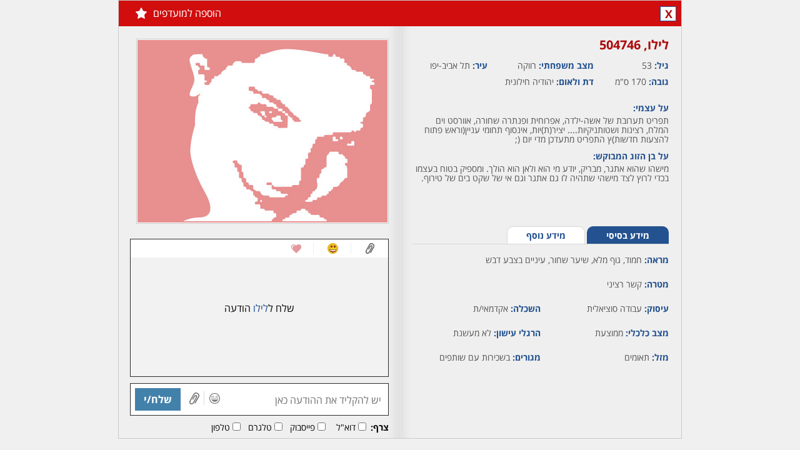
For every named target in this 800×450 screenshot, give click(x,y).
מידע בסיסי (627, 235)
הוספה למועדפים (187, 13)
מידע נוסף (546, 235)
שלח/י (158, 399)
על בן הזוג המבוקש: (631, 156)
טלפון (220, 427)
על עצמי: (651, 107)
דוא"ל (346, 427)
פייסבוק (302, 427)
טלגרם (260, 427)
